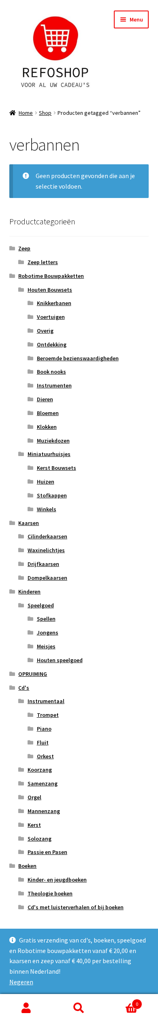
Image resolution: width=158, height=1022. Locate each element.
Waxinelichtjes (46, 550)
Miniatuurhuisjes (49, 454)
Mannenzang (44, 811)
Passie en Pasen (47, 852)
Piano (44, 728)
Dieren (45, 399)
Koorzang (40, 769)
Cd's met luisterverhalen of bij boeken (76, 907)
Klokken (47, 426)
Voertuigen (51, 317)
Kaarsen (28, 523)
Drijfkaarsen (43, 564)
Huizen (45, 481)
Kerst (34, 824)
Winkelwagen (121, 1001)
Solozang (39, 838)
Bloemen (48, 413)
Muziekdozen (53, 440)
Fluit (43, 742)
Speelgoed (41, 605)
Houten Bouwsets (50, 289)
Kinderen (29, 591)
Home (26, 112)
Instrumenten (54, 385)
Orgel (34, 797)
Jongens (47, 632)
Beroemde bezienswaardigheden (78, 358)
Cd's (23, 687)
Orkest (45, 756)
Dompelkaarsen (47, 577)
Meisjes (46, 646)
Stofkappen (52, 495)
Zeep (24, 248)
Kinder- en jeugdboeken (57, 879)
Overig (45, 330)
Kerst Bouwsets (56, 467)
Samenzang (43, 783)
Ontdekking (51, 344)
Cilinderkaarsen (47, 536)
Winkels (46, 509)
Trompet (48, 715)
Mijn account (26, 1008)
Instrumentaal (46, 701)
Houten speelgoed (60, 660)
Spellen (46, 618)
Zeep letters (43, 262)
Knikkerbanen (54, 303)
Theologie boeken (50, 893)
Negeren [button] (21, 982)
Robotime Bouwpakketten (51, 276)
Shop (45, 112)
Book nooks (51, 371)
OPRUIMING (32, 674)
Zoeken (79, 1008)
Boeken (27, 865)
